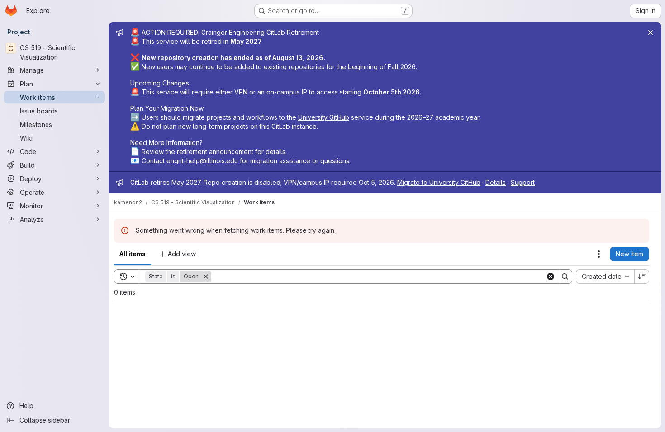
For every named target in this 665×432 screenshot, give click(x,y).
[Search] (565, 276)
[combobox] (605, 276)
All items (132, 254)
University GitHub (323, 117)
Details (495, 182)
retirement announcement (215, 151)
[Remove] (205, 276)
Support (523, 182)
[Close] (650, 32)
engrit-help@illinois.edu (202, 160)
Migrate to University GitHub (438, 182)
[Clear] (550, 276)
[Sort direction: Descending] (642, 276)
